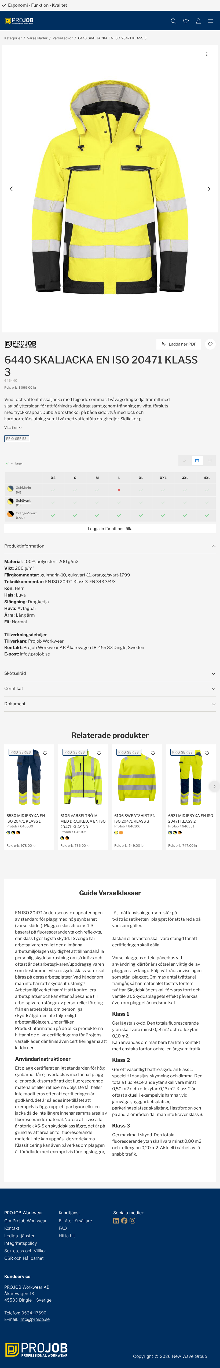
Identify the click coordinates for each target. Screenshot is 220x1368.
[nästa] (208, 188)
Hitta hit (67, 1235)
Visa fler (11, 427)
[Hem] (19, 21)
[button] (110, 188)
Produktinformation (24, 546)
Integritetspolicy (20, 1243)
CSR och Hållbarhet (24, 1258)
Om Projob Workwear (25, 1220)
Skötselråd (15, 673)
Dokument (14, 703)
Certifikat (13, 688)
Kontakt (11, 1228)
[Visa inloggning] (198, 21)
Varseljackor (63, 38)
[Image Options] (206, 54)
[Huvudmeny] (211, 21)
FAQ (63, 1228)
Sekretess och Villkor (25, 1250)
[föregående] (11, 188)
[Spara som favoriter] (186, 21)
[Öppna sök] (173, 21)
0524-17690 (33, 1312)
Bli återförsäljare (75, 1220)
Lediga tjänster (19, 1235)
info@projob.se (35, 1319)
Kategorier (13, 38)
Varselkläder (37, 38)
